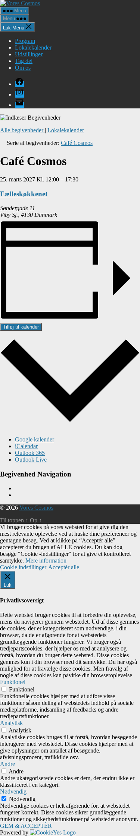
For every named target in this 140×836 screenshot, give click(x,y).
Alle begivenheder (22, 130)
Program (25, 41)
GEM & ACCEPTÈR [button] (26, 826)
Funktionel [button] (12, 682)
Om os (23, 67)
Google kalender (34, 439)
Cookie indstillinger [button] (23, 567)
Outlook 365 (30, 453)
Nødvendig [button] (13, 791)
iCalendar (26, 446)
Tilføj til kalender (21, 327)
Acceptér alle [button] (63, 567)
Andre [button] (7, 764)
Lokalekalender (33, 47)
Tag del (23, 61)
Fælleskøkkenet (23, 194)
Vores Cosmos (36, 507)
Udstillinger (29, 54)
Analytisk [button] (11, 723)
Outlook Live (31, 459)
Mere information (45, 560)
